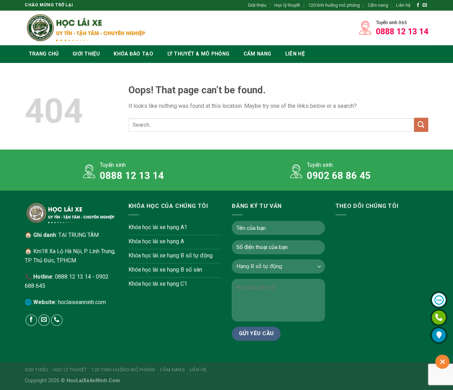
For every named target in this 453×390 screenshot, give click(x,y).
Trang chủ (44, 54)
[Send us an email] (425, 5)
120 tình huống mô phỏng (334, 5)
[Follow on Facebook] (418, 5)
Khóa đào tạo (133, 54)
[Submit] (421, 125)
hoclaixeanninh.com (82, 302)
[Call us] (57, 320)
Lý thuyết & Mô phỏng (198, 54)
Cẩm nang (378, 5)
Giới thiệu (257, 5)
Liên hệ (403, 5)
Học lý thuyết (287, 5)
